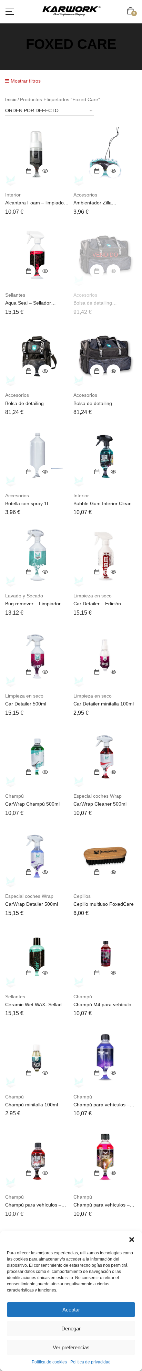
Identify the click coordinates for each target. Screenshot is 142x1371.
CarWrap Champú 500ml (32, 804)
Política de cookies (49, 1362)
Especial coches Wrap (97, 796)
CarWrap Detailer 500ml (31, 904)
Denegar (71, 1328)
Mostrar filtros (25, 81)
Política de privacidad (90, 1362)
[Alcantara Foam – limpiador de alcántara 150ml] (37, 155)
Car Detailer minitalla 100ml (103, 703)
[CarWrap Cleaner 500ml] (105, 756)
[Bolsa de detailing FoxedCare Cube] (37, 355)
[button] (131, 1239)
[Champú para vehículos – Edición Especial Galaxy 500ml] (105, 1056)
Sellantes (15, 295)
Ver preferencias (71, 1347)
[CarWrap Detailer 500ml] (37, 856)
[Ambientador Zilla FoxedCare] (105, 155)
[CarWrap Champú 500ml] (37, 756)
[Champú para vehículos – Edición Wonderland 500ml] (105, 1157)
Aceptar (71, 1309)
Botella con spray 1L (27, 503)
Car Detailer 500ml (25, 703)
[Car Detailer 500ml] (37, 656)
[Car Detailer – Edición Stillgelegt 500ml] (105, 555)
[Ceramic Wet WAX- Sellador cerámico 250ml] (37, 956)
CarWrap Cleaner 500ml (99, 804)
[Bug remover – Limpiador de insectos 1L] (37, 555)
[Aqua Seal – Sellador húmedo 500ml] (37, 255)
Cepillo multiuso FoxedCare (103, 904)
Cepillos (82, 896)
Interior (13, 195)
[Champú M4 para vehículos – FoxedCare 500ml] (105, 956)
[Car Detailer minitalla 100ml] (105, 656)
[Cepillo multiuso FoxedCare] (105, 856)
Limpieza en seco (92, 595)
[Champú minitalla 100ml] (37, 1056)
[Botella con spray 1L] (37, 455)
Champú (14, 796)
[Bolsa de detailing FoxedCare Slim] (105, 355)
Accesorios (85, 195)
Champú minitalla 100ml (31, 1104)
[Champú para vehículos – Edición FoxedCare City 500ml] (37, 1157)
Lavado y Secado (24, 595)
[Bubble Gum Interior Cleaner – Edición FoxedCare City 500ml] (105, 455)
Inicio (11, 99)
